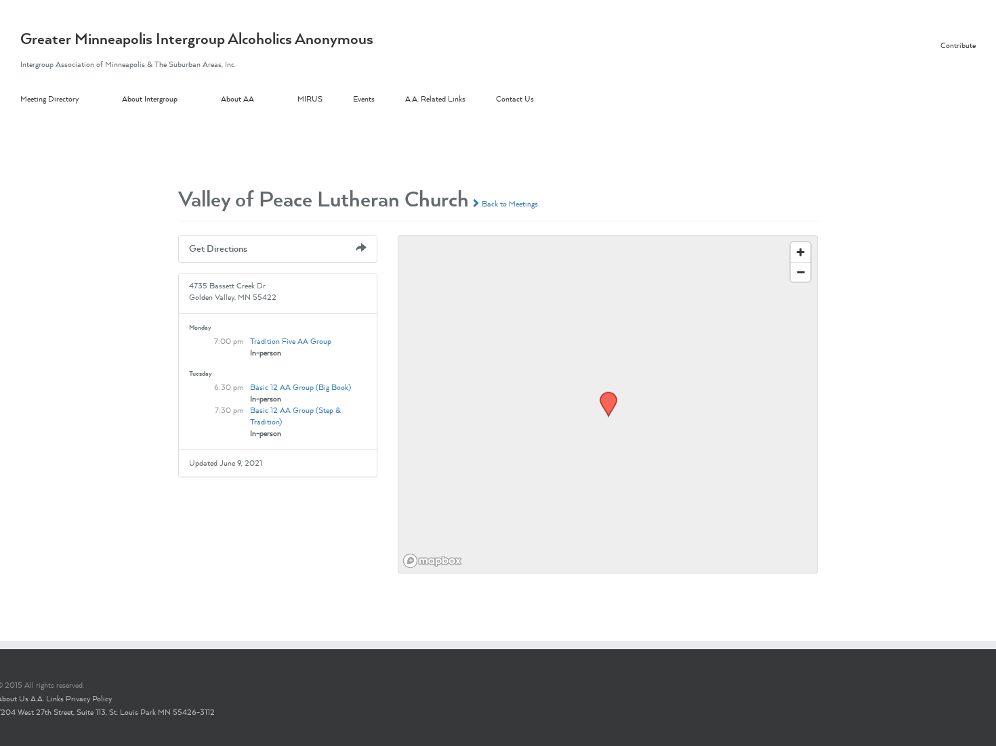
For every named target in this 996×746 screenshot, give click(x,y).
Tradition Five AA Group (290, 341)
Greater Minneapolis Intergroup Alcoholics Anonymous (196, 38)
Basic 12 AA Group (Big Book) (300, 387)
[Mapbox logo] (432, 561)
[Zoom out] (800, 272)
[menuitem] (71, 99)
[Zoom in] (800, 252)
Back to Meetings (509, 203)
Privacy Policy (89, 698)
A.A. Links (47, 698)
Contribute (958, 45)
